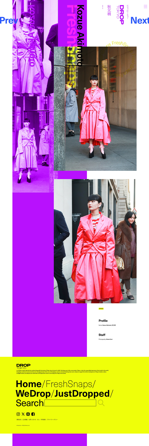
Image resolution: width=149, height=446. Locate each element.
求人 (38, 419)
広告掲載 (25, 419)
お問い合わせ (32, 419)
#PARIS (101, 309)
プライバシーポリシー (52, 419)
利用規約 (43, 419)
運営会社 (19, 419)
